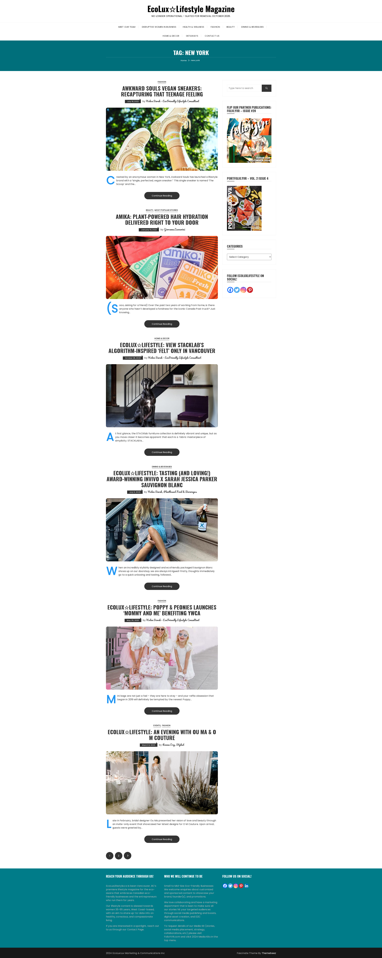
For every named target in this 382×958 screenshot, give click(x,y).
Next (127, 855)
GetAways (192, 35)
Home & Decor (171, 35)
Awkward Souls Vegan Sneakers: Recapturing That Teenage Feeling (162, 91)
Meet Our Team (126, 26)
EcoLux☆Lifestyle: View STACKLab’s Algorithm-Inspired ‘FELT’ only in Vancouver (161, 348)
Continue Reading (162, 195)
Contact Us (212, 35)
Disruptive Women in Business (159, 26)
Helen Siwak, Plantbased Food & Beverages (172, 492)
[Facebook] (230, 290)
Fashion (215, 26)
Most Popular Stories (166, 210)
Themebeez (269, 953)
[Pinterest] (250, 290)
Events (157, 725)
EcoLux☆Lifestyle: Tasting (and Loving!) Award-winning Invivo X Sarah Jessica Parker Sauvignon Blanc (162, 479)
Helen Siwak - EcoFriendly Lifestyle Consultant (172, 101)
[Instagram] (243, 290)
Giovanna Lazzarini (174, 229)
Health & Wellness (193, 26)
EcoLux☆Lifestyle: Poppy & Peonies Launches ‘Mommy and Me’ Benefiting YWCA (161, 610)
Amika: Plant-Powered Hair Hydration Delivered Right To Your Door (162, 219)
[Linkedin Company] (246, 885)
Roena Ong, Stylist (173, 744)
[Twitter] (237, 290)
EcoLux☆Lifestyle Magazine (191, 8)
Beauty (231, 26)
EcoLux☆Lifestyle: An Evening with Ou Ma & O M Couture (162, 735)
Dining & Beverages (252, 26)
